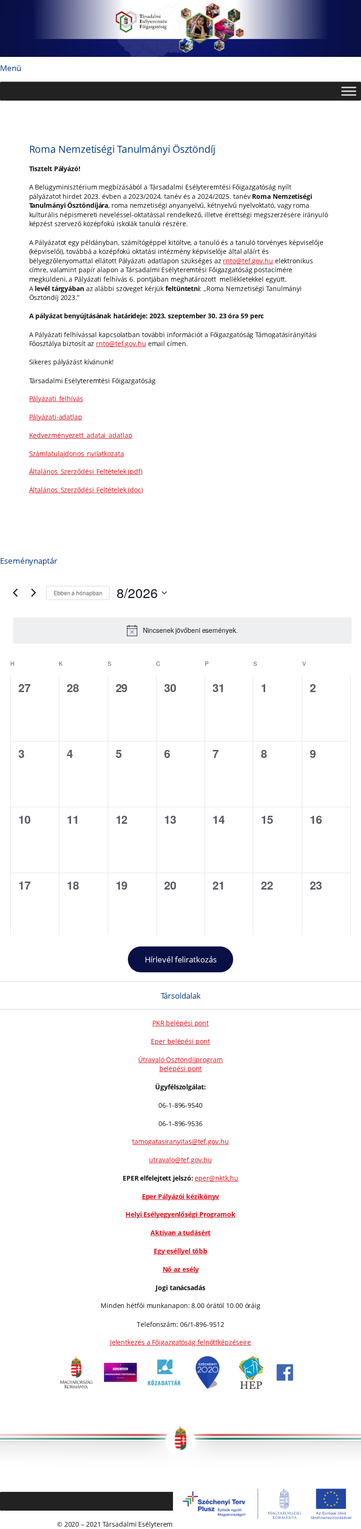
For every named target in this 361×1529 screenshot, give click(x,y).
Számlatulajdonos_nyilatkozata (76, 453)
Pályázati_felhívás (56, 398)
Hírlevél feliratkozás (181, 959)
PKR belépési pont (180, 1022)
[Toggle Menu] (348, 91)
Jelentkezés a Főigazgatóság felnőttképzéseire (180, 1342)
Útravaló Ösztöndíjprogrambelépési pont (180, 1064)
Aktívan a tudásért (180, 1232)
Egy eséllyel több (180, 1250)
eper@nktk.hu (216, 1178)
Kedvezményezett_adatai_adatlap (81, 435)
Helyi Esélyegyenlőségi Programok (180, 1214)
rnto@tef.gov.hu (248, 260)
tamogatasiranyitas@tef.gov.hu (180, 1141)
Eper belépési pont (180, 1041)
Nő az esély (181, 1269)
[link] (76, 1386)
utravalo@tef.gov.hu (180, 1159)
